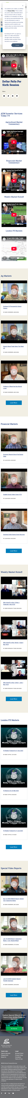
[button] (4, 96)
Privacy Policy (19, 1055)
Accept (17, 45)
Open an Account (5, 1053)
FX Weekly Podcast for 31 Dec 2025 (13, 750)
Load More (13, 403)
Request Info (4, 1055)
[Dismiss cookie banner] (22, 6)
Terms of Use (19, 1059)
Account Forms (19, 1053)
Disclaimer (18, 1057)
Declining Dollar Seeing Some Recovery (14, 534)
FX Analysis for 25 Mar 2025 (11, 790)
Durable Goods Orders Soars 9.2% (12, 494)
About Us (3, 1057)
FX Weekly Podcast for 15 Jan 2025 (13, 831)
